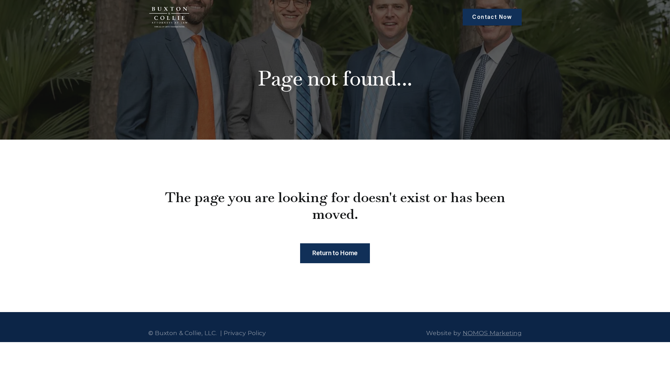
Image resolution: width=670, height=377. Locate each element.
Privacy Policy (245, 333)
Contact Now (492, 17)
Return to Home (335, 253)
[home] (169, 17)
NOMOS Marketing (492, 333)
